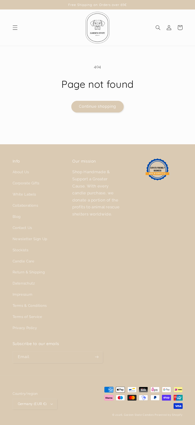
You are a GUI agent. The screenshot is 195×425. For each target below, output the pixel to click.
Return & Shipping (29, 272)
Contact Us (22, 228)
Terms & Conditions (30, 306)
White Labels (24, 194)
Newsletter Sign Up (30, 239)
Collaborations (25, 205)
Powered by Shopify (168, 414)
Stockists (21, 250)
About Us (21, 172)
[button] (15, 27)
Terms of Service (27, 317)
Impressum (23, 294)
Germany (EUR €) (32, 404)
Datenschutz (24, 283)
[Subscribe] (96, 357)
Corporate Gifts (26, 183)
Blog (17, 217)
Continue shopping (97, 106)
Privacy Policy (25, 328)
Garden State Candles (139, 414)
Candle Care (23, 261)
